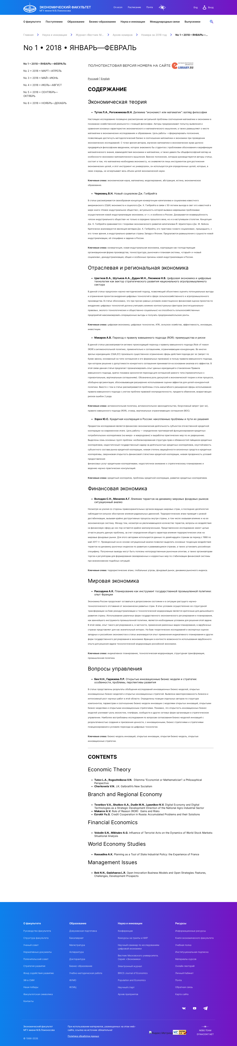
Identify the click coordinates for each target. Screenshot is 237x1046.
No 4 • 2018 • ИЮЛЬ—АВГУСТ (42, 85)
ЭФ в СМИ (29, 980)
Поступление (54, 21)
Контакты (28, 1001)
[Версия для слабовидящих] (162, 7)
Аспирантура (76, 952)
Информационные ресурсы (190, 930)
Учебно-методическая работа (85, 973)
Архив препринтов (128, 994)
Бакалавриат (76, 938)
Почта (149, 7)
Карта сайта (181, 994)
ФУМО (72, 980)
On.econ (118, 7)
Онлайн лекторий (184, 966)
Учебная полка (183, 945)
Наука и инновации (133, 21)
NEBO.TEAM (205, 1030)
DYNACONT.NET (205, 1034)
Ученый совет (31, 945)
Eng (196, 7)
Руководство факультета (37, 930)
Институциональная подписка (191, 952)
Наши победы (30, 987)
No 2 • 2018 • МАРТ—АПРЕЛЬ (42, 70)
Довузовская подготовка (83, 930)
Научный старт (126, 987)
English (105, 78)
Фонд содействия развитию (38, 973)
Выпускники (192, 21)
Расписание (134, 7)
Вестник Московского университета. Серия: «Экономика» (138, 957)
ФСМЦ (72, 987)
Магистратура (77, 945)
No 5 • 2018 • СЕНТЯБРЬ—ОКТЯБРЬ (40, 94)
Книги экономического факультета (194, 938)
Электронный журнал (130, 966)
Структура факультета (36, 938)
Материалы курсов (185, 959)
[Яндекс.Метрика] (161, 1033)
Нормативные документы (37, 952)
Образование (75, 21)
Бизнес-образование (102, 21)
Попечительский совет (35, 959)
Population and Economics (132, 980)
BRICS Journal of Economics (133, 973)
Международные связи (165, 21)
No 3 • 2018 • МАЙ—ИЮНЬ (40, 77)
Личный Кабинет (184, 973)
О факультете (32, 21)
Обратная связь (184, 987)
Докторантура (77, 959)
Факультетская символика (38, 994)
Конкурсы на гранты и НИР (133, 938)
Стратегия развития (34, 966)
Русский (93, 78)
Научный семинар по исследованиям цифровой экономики (138, 947)
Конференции (125, 930)
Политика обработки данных (83, 1036)
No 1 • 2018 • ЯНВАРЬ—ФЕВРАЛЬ (44, 63)
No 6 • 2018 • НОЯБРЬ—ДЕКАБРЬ (45, 103)
